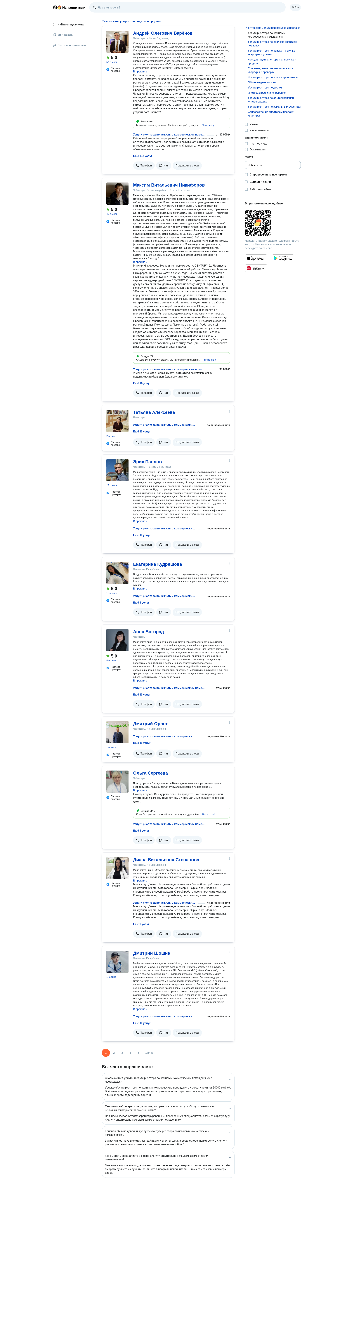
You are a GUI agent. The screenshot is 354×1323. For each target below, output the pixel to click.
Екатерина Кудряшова (157, 564)
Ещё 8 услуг (141, 602)
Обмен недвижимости (262, 82)
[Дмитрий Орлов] (117, 732)
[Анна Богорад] (117, 640)
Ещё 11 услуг (141, 431)
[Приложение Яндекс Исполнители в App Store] (256, 258)
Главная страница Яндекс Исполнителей (69, 7)
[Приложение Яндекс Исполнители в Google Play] (283, 258)
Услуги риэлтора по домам (265, 87)
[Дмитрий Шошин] (117, 962)
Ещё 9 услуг (141, 924)
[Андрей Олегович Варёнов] (117, 42)
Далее (149, 1052)
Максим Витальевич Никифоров (169, 184)
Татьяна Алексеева (154, 412)
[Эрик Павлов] (117, 470)
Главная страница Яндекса (55, 7)
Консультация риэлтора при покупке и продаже (272, 61)
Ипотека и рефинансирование (267, 92)
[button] (208, 125)
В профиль (140, 71)
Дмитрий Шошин (152, 953)
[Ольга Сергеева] (117, 782)
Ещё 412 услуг (142, 155)
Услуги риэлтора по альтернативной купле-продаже (271, 99)
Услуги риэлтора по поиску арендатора (273, 77)
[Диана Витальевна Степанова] (117, 868)
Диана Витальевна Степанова (166, 859)
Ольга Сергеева (150, 773)
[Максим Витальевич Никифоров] (117, 193)
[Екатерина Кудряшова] (117, 573)
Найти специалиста (71, 24)
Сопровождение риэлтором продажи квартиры (271, 113)
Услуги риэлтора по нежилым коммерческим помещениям (169, 134)
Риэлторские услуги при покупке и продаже (272, 27)
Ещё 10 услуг (142, 383)
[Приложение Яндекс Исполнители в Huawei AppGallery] (256, 268)
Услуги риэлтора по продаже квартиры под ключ (272, 43)
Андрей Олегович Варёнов (163, 33)
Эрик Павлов (147, 461)
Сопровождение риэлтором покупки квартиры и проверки (270, 70)
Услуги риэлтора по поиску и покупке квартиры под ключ (271, 52)
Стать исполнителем (72, 45)
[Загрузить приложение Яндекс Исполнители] (273, 223)
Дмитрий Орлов (151, 723)
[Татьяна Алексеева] (117, 421)
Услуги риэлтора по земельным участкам (274, 106)
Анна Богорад (148, 631)
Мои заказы (65, 34)
